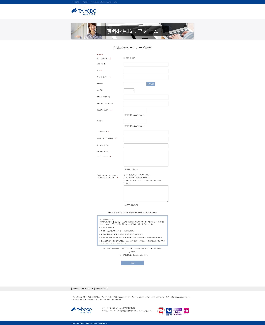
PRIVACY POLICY (87, 289)
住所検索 (150, 84)
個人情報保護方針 (128, 255)
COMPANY (76, 289)
